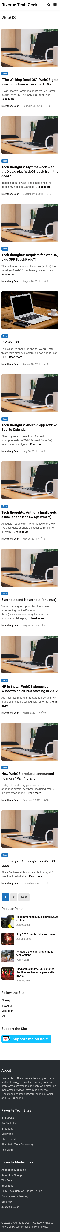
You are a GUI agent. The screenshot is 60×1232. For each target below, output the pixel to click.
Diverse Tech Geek (20, 4)
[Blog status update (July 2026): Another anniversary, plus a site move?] (8, 969)
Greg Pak (7, 1201)
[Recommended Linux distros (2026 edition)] (8, 917)
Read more (8, 98)
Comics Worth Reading (15, 1196)
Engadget (7, 1128)
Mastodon (8, 1010)
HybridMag (40, 1226)
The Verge (7, 1149)
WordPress (22, 1226)
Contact (37, 1222)
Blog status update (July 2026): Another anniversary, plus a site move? (35, 972)
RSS (4, 1016)
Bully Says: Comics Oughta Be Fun (22, 1191)
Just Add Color (10, 1206)
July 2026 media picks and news (35, 934)
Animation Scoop (12, 1175)
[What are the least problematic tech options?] (8, 952)
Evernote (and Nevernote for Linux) (29, 600)
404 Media (8, 1118)
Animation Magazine (14, 1169)
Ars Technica (9, 1123)
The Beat (7, 1180)
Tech (5, 74)
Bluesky (6, 1000)
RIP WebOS (10, 342)
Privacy (49, 1222)
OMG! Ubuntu (9, 1139)
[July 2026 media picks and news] (8, 934)
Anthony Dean (11, 106)
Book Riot (7, 1185)
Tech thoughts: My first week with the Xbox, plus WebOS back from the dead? (30, 171)
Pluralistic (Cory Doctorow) (17, 1144)
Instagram (8, 1005)
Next (24, 897)
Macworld (7, 1133)
